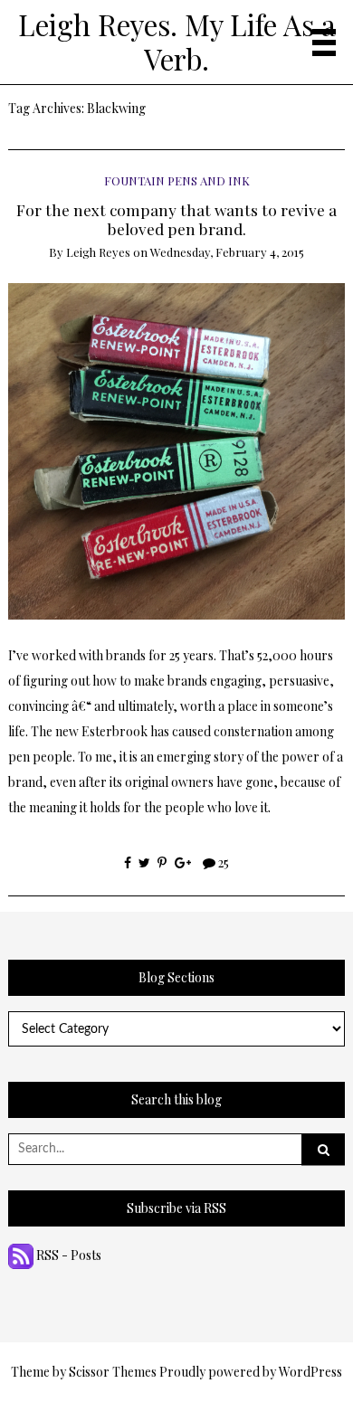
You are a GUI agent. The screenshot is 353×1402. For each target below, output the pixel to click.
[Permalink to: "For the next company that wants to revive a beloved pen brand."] (177, 450)
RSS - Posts (67, 1255)
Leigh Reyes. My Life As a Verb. (177, 41)
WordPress (310, 1371)
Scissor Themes (113, 1371)
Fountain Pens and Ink (177, 180)
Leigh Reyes (98, 252)
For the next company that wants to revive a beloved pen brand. (176, 219)
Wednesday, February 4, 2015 (227, 252)
